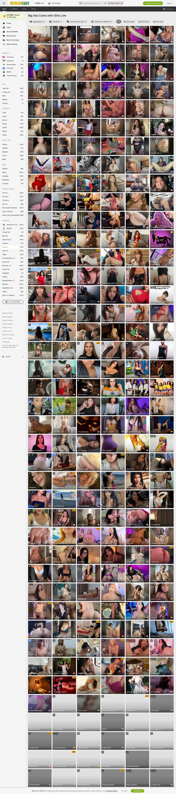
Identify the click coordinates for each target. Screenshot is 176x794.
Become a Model (8, 335)
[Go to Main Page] (20, 3)
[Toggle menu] (4, 3)
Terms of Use (7, 331)
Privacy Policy (7, 327)
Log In (169, 3)
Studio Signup (7, 338)
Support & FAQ (7, 313)
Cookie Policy (111, 791)
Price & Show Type (77, 22)
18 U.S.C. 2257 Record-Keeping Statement (10, 346)
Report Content (7, 320)
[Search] (105, 3)
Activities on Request (102, 22)
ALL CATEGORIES (14, 302)
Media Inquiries (7, 324)
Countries (56, 22)
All (119, 22)
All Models (6, 342)
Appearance (37, 22)
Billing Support (7, 317)
